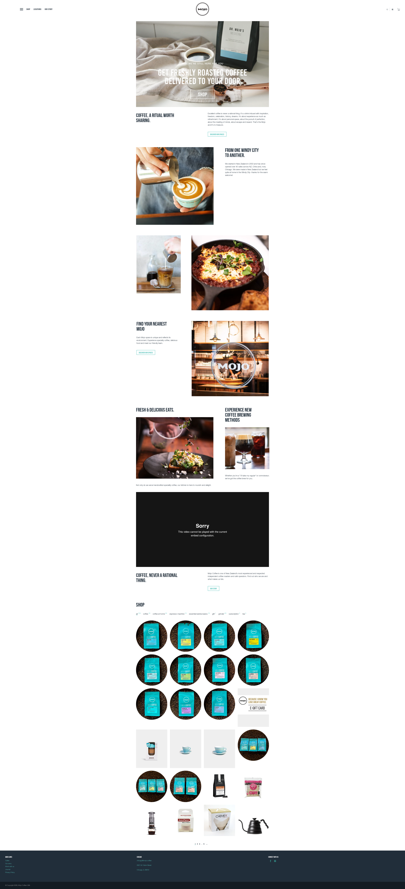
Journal (7, 869)
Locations (37, 9)
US (392, 9)
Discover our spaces (217, 134)
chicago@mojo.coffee (144, 860)
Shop (28, 9)
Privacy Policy (10, 872)
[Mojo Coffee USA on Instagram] (275, 862)
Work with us (9, 866)
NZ (387, 9)
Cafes (7, 860)
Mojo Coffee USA (24, 885)
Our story (49, 9)
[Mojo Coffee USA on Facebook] (270, 862)
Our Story (213, 588)
